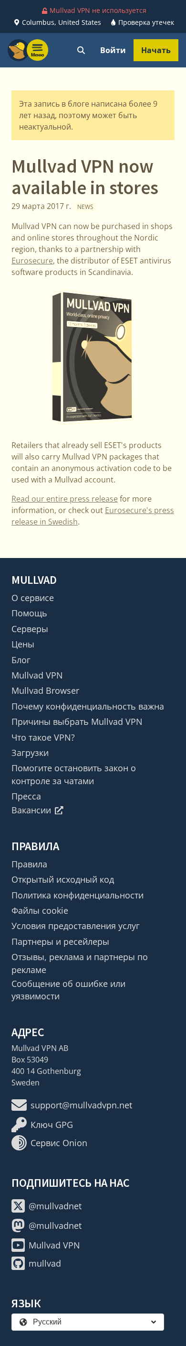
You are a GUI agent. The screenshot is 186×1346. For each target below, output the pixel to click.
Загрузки (30, 752)
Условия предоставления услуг (75, 925)
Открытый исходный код (62, 879)
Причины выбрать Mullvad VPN (77, 721)
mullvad (45, 1263)
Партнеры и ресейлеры (60, 941)
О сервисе (32, 597)
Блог (21, 660)
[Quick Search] (81, 50)
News (85, 207)
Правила (29, 864)
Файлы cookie (39, 910)
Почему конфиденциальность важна (87, 706)
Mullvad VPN (37, 675)
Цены (22, 644)
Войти (113, 50)
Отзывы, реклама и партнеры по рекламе (79, 963)
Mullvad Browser (45, 690)
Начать (156, 50)
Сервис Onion (59, 1143)
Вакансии (31, 810)
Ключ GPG (52, 1124)
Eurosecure (32, 260)
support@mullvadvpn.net (81, 1105)
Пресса (26, 796)
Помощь (29, 613)
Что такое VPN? (43, 737)
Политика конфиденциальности (77, 895)
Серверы (29, 629)
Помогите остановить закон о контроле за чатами (73, 774)
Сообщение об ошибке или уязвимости (68, 990)
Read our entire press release (64, 498)
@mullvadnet (55, 1206)
